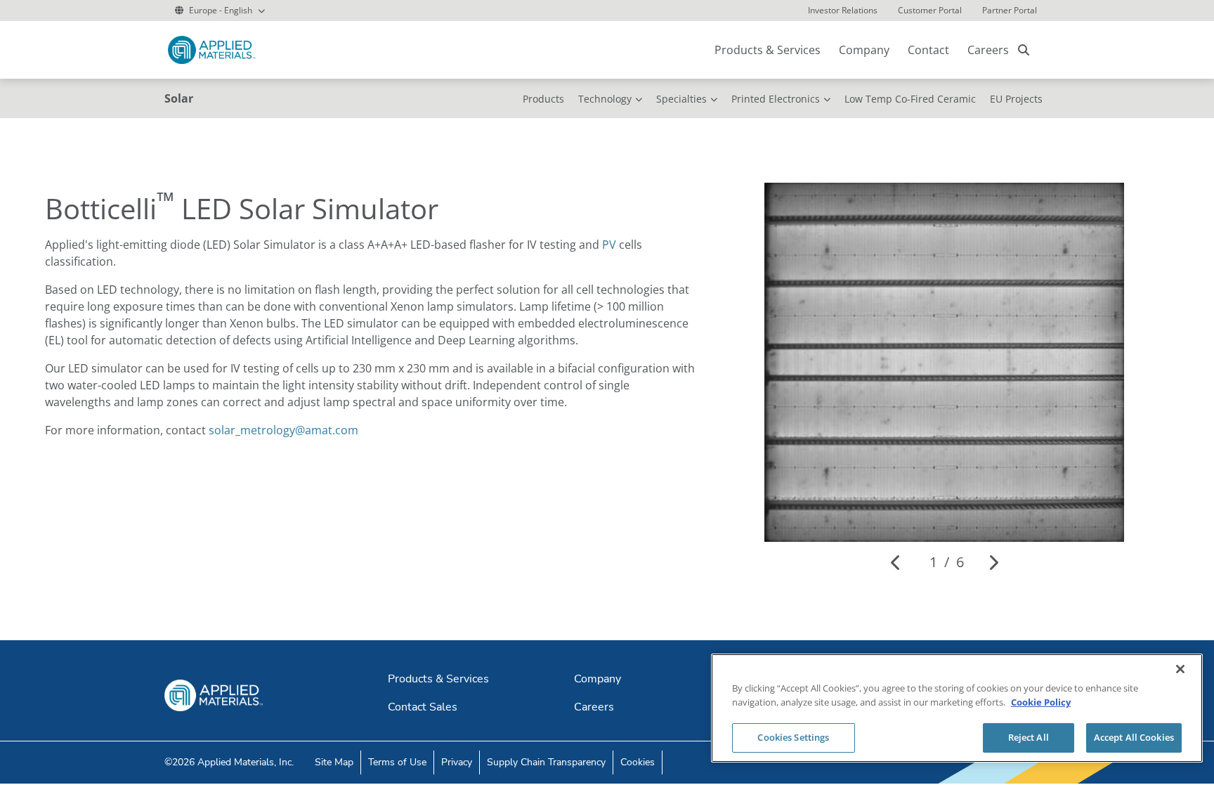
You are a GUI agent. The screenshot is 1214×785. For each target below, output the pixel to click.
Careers (988, 50)
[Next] (993, 562)
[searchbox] (1023, 50)
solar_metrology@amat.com (283, 430)
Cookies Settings (793, 737)
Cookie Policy (1041, 702)
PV (609, 244)
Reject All (1028, 737)
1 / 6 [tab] (946, 561)
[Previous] (896, 562)
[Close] (1180, 669)
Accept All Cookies (1134, 737)
